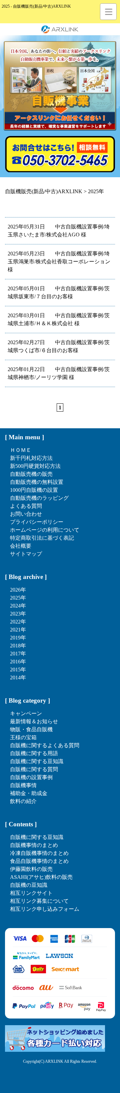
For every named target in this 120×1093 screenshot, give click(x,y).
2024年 (18, 606)
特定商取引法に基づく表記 (42, 538)
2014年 (18, 677)
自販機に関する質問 (34, 769)
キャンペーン (26, 713)
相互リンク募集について (39, 901)
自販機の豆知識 (28, 885)
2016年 (18, 661)
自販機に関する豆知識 (36, 761)
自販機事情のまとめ (34, 845)
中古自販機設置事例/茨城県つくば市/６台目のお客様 (59, 346)
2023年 (18, 613)
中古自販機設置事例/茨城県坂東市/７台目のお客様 (59, 292)
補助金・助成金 (28, 793)
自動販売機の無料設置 (36, 482)
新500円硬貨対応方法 (35, 466)
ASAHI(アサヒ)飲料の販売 (41, 877)
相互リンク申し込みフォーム (44, 909)
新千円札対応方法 (31, 458)
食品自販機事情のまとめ (39, 861)
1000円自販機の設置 (34, 490)
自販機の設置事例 (31, 777)
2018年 (18, 645)
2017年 (18, 653)
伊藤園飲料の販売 (31, 869)
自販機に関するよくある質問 (44, 745)
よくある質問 (26, 506)
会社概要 (20, 546)
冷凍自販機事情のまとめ (39, 853)
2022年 (18, 621)
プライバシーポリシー (36, 522)
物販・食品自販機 (31, 729)
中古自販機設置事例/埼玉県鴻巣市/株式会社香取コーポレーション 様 (59, 261)
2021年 (18, 629)
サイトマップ (26, 554)
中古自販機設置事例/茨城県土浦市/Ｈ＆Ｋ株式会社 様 (59, 319)
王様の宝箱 (23, 737)
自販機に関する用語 (34, 753)
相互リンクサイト (31, 893)
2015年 (18, 669)
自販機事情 (23, 785)
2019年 (18, 637)
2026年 (18, 590)
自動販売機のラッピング (39, 498)
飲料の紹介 (23, 801)
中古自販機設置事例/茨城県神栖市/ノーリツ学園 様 (59, 373)
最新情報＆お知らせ (34, 721)
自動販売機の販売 (31, 474)
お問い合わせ (26, 514)
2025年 (18, 598)
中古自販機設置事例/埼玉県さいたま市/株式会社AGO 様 (59, 230)
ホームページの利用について (44, 530)
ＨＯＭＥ (20, 450)
